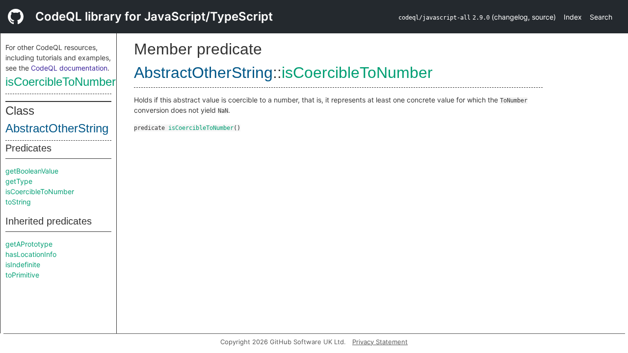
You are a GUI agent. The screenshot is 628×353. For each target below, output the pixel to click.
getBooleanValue (31, 171)
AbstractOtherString (56, 128)
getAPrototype (28, 244)
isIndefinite (22, 264)
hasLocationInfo (30, 254)
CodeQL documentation (69, 68)
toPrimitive (22, 275)
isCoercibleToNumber (60, 81)
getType (18, 181)
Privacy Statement (380, 342)
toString (18, 202)
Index (573, 17)
